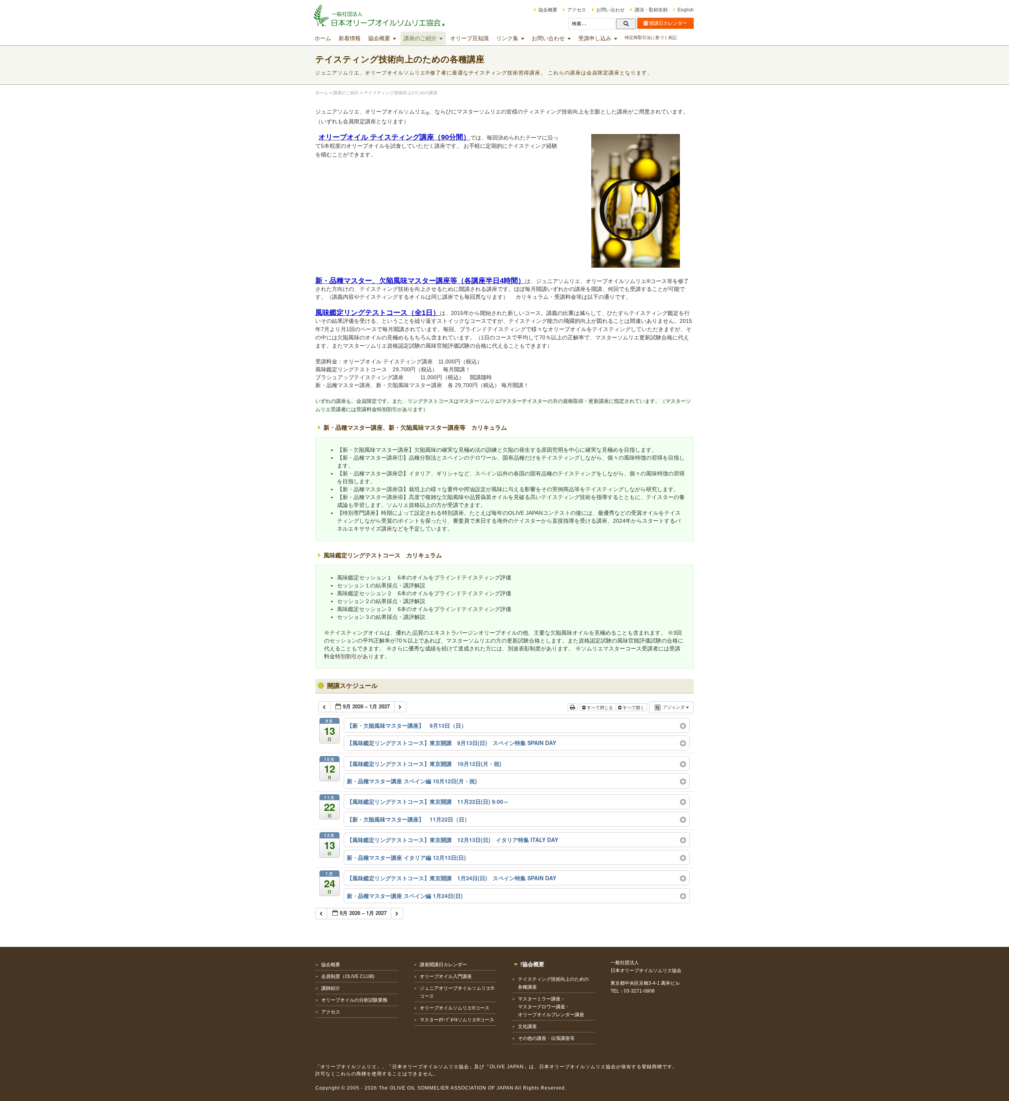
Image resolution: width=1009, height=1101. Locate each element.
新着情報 (350, 38)
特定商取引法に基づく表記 (651, 37)
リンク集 (507, 38)
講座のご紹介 (420, 38)
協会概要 (547, 10)
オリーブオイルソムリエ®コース (455, 1008)
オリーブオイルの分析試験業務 (354, 1000)
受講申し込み (594, 38)
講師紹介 (330, 988)
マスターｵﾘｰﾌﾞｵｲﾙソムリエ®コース (457, 1020)
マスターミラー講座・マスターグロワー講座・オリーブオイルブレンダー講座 (551, 1006)
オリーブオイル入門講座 (446, 976)
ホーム (323, 38)
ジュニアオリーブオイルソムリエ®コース (457, 992)
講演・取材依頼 (651, 10)
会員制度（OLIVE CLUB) (347, 976)
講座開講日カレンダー (443, 964)
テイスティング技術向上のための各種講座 (553, 983)
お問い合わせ (610, 10)
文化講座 (527, 1026)
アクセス (576, 10)
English (686, 10)
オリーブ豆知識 (469, 38)
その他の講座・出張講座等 (546, 1038)
